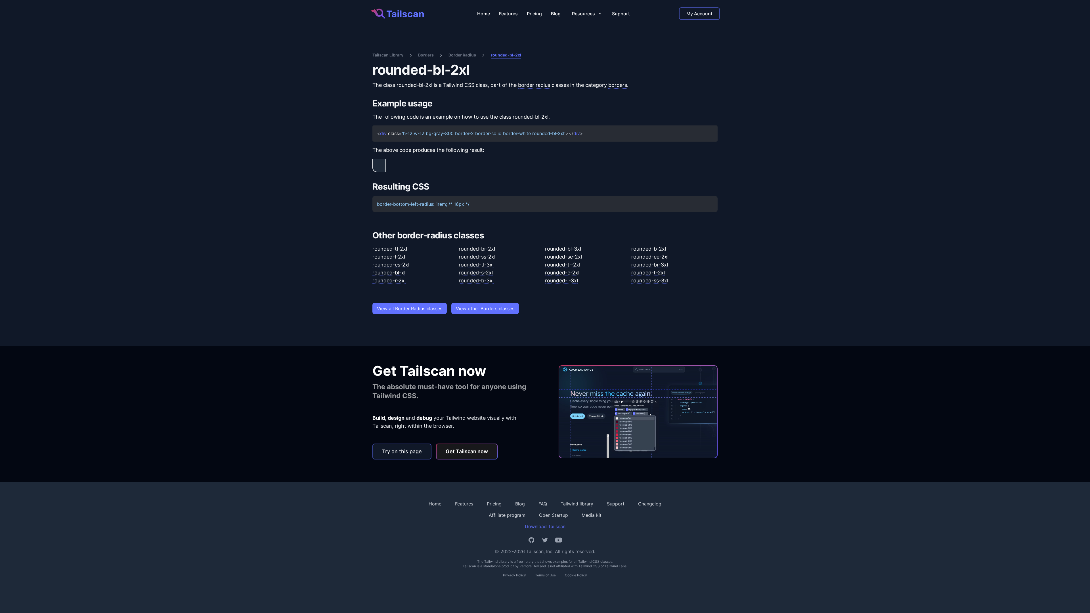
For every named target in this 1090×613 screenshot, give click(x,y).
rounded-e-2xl (562, 273)
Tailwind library (577, 504)
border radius (534, 85)
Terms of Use (545, 575)
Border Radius (462, 55)
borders (617, 85)
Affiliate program (507, 515)
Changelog (649, 504)
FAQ (542, 504)
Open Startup (553, 515)
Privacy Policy (514, 575)
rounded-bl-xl (388, 273)
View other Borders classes (485, 308)
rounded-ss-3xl (649, 281)
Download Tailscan (545, 526)
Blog (556, 13)
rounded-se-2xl (563, 257)
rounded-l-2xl (388, 257)
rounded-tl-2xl (389, 249)
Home (483, 13)
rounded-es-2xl (390, 265)
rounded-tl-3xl (476, 265)
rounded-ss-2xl (477, 257)
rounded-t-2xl (648, 273)
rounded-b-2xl (648, 249)
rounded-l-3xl (561, 281)
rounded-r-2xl (389, 281)
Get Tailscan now (467, 451)
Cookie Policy (576, 575)
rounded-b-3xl (476, 281)
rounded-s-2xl (476, 273)
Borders (426, 55)
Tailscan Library (387, 55)
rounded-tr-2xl (562, 265)
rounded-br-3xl (649, 265)
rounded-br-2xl (477, 249)
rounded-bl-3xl (563, 249)
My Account (699, 13)
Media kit (591, 515)
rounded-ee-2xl (649, 257)
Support (621, 13)
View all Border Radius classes (409, 308)
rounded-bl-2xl (506, 55)
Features (508, 13)
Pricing (534, 13)
